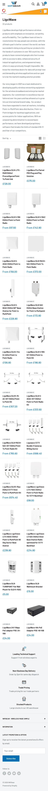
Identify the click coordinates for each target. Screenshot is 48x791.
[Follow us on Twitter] (9, 773)
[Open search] (33, 4)
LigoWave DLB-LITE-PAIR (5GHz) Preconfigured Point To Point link (11, 174)
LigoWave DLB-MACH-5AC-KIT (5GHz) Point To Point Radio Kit (12, 446)
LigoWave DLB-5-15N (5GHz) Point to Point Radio (11, 220)
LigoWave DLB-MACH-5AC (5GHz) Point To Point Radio (36, 264)
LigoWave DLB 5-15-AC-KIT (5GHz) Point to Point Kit (11, 399)
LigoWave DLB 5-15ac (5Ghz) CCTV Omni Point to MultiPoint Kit (12, 490)
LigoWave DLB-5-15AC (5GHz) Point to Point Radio (36, 220)
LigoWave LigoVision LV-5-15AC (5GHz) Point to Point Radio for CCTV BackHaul (35, 491)
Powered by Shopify (10, 786)
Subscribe (11, 758)
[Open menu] (4, 4)
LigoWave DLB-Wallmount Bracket (35, 585)
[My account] (38, 4)
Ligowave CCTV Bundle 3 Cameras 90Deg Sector (34, 446)
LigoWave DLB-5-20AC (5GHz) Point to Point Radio (11, 264)
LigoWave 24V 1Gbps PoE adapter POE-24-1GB (11, 630)
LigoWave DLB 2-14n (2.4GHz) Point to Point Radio (11, 355)
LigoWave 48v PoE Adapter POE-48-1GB (35, 629)
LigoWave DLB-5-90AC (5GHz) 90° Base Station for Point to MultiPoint (12, 309)
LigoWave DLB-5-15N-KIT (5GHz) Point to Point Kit (36, 355)
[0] (43, 4)
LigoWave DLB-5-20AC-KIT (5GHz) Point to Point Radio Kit (35, 400)
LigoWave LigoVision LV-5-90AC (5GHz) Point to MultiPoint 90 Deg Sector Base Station (12, 540)
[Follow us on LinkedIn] (19, 773)
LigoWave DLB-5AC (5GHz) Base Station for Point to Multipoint (36, 308)
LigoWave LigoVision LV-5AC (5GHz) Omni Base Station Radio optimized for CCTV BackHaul (35, 540)
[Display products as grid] (40, 138)
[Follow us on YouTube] (14, 773)
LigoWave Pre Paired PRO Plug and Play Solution (35, 173)
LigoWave (6, 167)
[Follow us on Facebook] (4, 773)
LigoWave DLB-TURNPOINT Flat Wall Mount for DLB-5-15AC (12, 586)
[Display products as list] (44, 138)
